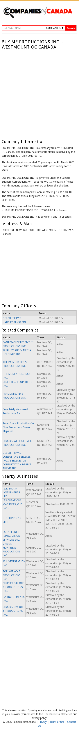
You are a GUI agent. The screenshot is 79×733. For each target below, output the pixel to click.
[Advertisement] (39, 91)
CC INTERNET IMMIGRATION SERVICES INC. (11, 535)
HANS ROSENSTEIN (14, 322)
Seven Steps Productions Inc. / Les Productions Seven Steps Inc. (19, 427)
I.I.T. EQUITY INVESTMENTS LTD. (11, 492)
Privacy (43, 721)
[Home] (38, 17)
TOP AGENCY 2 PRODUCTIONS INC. (12, 575)
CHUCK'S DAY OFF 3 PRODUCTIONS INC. (13, 610)
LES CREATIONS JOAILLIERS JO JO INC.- (12, 504)
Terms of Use (57, 721)
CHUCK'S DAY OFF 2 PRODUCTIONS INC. (13, 587)
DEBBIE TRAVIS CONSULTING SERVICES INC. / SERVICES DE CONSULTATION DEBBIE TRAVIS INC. (17, 460)
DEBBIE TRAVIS (12, 318)
